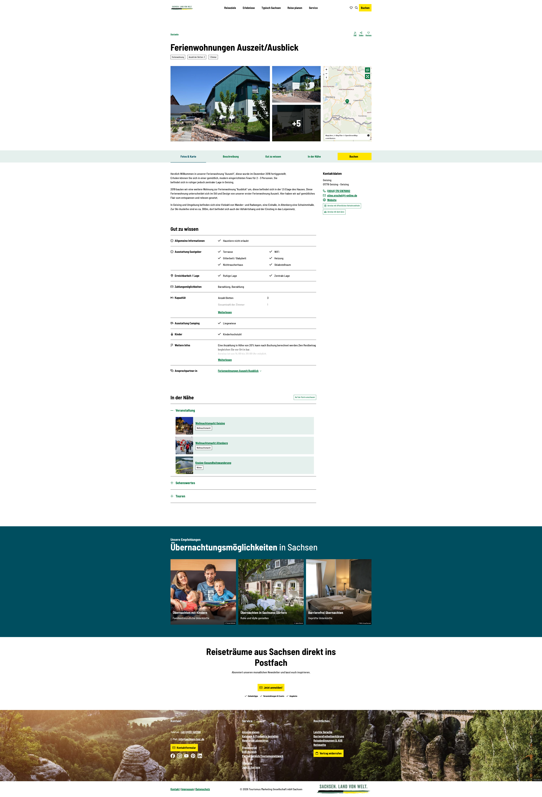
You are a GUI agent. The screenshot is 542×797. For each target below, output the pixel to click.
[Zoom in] (326, 69)
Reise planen (295, 7)
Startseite (175, 34)
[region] (347, 103)
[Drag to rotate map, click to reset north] (326, 78)
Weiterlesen (225, 312)
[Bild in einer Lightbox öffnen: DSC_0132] (220, 103)
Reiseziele (230, 7)
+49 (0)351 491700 (190, 732)
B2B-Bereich (249, 751)
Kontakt (175, 789)
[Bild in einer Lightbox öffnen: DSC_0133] (296, 84)
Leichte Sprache (322, 732)
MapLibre (329, 135)
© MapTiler (338, 135)
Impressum (187, 789)
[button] (535, 793)
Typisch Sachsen (271, 7)
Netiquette (319, 744)
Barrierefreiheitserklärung (328, 736)
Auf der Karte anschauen (305, 397)
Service (313, 7)
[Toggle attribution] (368, 135)
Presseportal (249, 747)
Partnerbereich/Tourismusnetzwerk (262, 756)
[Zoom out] (326, 74)
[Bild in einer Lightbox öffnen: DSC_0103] (296, 123)
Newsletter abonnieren (255, 740)
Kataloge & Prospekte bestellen (260, 736)
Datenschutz (202, 789)
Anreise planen (250, 732)
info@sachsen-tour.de (191, 739)
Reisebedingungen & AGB (327, 740)
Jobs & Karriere (251, 767)
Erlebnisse (249, 7)
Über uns (247, 763)
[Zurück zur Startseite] (182, 8)
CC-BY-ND (190, 433)
